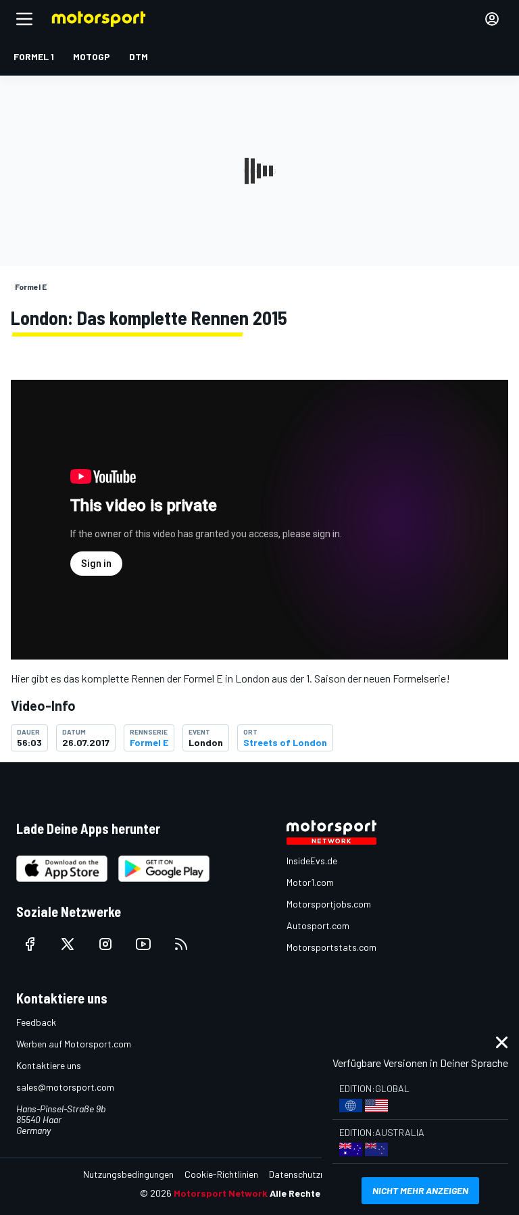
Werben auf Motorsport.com (73, 1043)
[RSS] (181, 944)
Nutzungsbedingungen (128, 1174)
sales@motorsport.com (65, 1087)
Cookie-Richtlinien (221, 1174)
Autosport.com (318, 925)
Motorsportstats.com (331, 947)
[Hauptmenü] (24, 19)
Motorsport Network (221, 1193)
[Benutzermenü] (491, 18)
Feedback (36, 1022)
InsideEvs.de (312, 860)
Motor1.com (310, 882)
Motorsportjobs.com (329, 904)
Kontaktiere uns (48, 1065)
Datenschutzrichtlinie (312, 1174)
